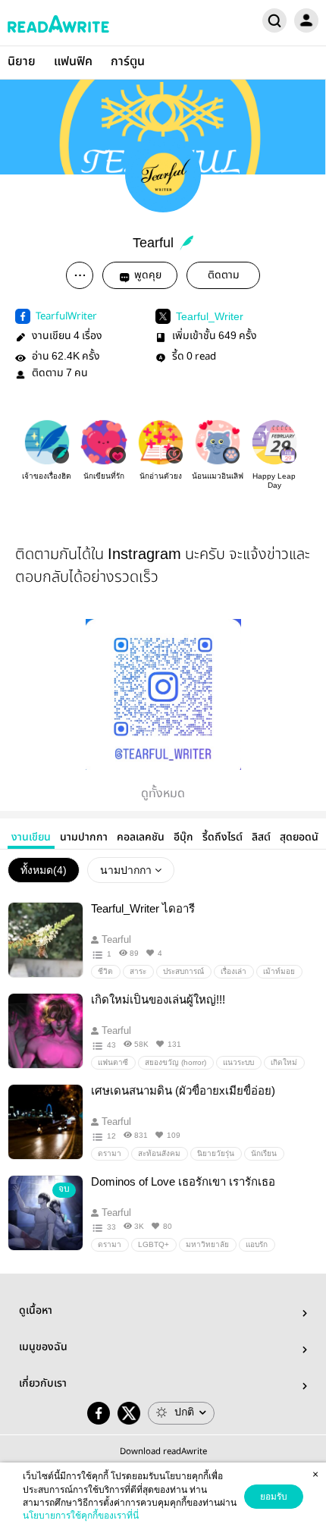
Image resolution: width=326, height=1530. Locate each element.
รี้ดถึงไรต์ (222, 837)
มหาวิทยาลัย (207, 1244)
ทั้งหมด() (43, 870)
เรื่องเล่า (233, 971)
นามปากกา (84, 837)
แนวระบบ (238, 1062)
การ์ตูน (128, 61)
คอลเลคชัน (141, 837)
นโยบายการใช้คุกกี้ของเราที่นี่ (81, 1515)
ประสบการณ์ (183, 971)
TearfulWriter (66, 316)
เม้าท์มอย (279, 971)
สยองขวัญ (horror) (175, 1062)
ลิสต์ (261, 837)
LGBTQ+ (153, 1244)
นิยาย (22, 61)
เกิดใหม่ (284, 1062)
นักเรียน (264, 1153)
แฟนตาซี (113, 1062)
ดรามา (109, 1153)
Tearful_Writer (209, 316)
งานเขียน (31, 837)
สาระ (138, 971)
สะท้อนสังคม (159, 1153)
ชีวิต (105, 971)
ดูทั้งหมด (163, 793)
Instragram (144, 553)
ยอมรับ (273, 1496)
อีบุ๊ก (183, 837)
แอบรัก (257, 1244)
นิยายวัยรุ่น (215, 1153)
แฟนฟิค (73, 61)
